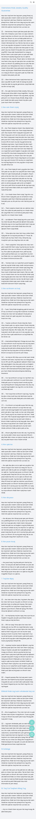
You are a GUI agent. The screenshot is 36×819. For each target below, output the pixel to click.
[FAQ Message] (32, 734)
